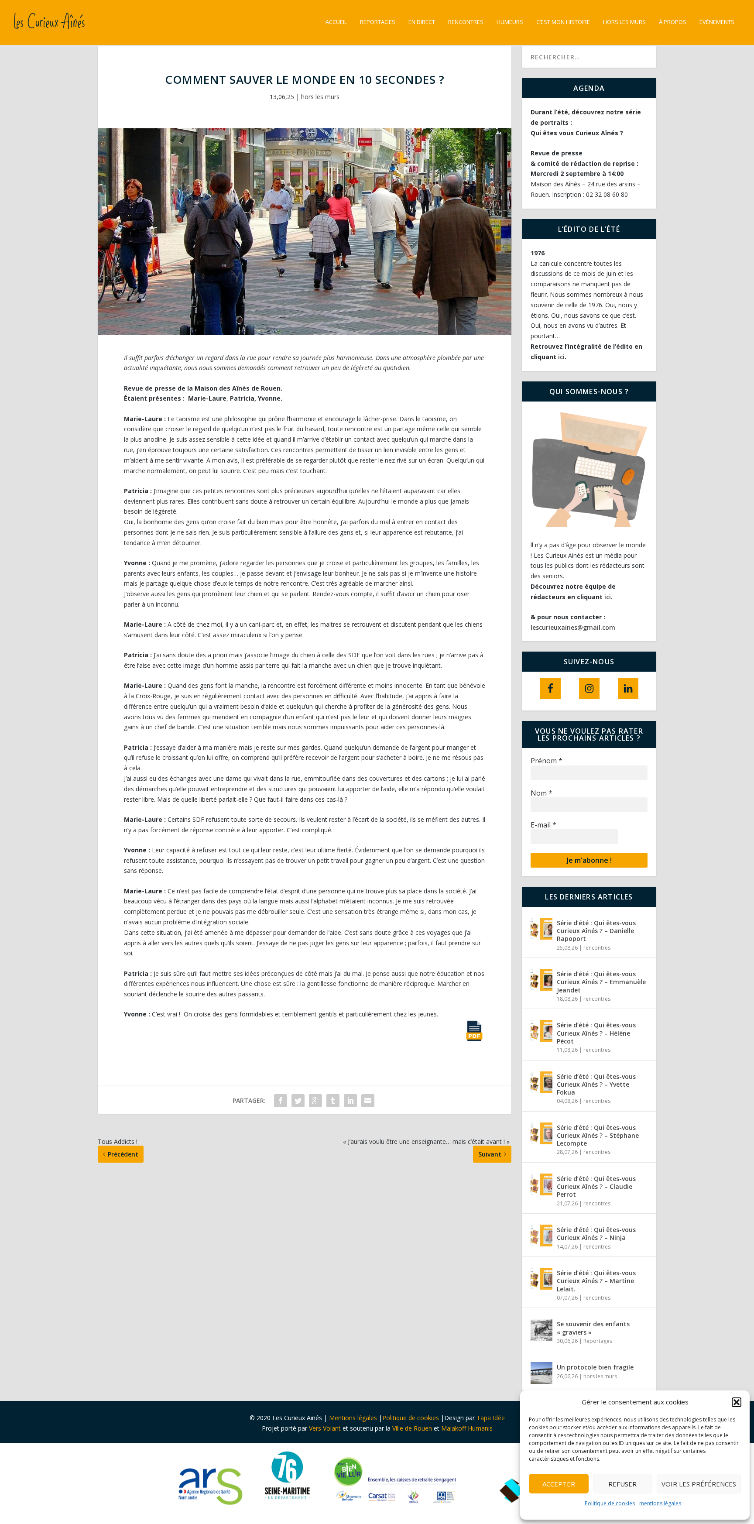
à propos (672, 22)
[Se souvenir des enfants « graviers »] (541, 1330)
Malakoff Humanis (467, 1428)
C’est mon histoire (563, 22)
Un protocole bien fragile (596, 1367)
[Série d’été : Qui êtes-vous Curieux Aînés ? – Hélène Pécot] (541, 1031)
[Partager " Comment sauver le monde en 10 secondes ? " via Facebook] (280, 1100)
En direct (421, 22)
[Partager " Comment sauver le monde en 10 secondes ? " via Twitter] (298, 1100)
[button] (736, 1402)
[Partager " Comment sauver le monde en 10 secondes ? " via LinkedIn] (350, 1100)
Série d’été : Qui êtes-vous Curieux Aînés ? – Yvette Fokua (596, 1084)
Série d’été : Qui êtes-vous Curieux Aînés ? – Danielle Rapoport (596, 931)
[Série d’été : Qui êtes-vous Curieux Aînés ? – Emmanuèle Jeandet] (541, 980)
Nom (541, 793)
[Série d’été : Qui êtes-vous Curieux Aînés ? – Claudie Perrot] (541, 1184)
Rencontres (465, 22)
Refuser (622, 1483)
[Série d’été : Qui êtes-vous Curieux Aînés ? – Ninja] (541, 1235)
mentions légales (660, 1503)
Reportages (377, 22)
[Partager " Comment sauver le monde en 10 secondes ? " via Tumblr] (333, 1100)
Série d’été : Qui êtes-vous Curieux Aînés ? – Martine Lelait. (596, 1281)
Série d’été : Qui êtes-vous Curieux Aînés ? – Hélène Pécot (596, 1033)
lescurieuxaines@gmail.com (573, 627)
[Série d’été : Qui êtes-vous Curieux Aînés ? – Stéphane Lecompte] (541, 1133)
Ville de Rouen (412, 1428)
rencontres (596, 947)
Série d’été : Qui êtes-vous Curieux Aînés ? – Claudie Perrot (596, 1186)
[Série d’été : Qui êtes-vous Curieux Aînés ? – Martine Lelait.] (541, 1279)
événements (716, 22)
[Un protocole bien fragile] (541, 1373)
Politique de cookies (610, 1503)
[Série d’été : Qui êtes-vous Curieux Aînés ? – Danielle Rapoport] (541, 929)
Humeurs (510, 22)
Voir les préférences (698, 1483)
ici (561, 357)
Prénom (546, 761)
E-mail (543, 825)
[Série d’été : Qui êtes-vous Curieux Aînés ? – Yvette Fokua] (541, 1082)
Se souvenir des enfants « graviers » (593, 1328)
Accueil (336, 22)
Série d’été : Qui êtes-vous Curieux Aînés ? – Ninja (596, 1233)
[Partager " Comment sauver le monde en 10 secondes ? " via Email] (368, 1100)
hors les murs (624, 22)
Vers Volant (326, 1428)
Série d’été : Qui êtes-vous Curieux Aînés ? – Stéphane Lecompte (598, 1135)
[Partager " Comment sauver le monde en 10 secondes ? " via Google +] (315, 1100)
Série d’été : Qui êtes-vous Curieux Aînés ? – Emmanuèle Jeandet (601, 982)
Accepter (558, 1483)
